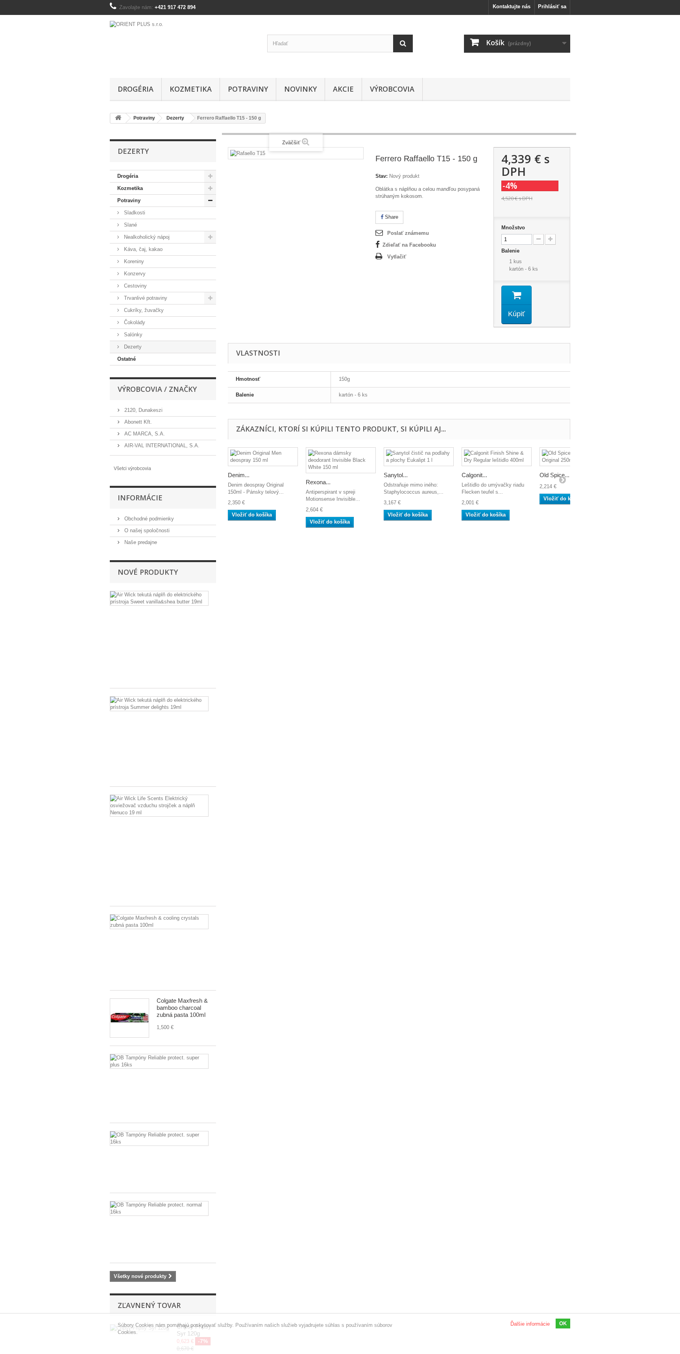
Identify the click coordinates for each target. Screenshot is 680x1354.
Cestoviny (134, 286)
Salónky (132, 335)
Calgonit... (474, 475)
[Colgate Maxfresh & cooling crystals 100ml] (159, 921)
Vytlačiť (396, 257)
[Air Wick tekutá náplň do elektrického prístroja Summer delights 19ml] (159, 703)
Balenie (511, 251)
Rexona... (318, 482)
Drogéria (135, 89)
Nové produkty (148, 572)
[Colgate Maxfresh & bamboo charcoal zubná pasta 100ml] (129, 1018)
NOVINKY (300, 89)
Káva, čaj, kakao (142, 249)
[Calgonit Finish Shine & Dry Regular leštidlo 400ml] (497, 456)
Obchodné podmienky (148, 519)
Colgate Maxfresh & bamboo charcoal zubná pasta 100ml (182, 1007)
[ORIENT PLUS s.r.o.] (182, 44)
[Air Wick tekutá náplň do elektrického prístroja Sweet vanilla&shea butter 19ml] (159, 598)
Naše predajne (140, 542)
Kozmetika (191, 89)
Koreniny (133, 261)
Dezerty (132, 347)
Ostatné (126, 359)
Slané (129, 225)
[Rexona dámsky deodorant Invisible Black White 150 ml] (341, 460)
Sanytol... (396, 475)
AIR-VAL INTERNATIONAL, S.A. (161, 445)
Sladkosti (133, 213)
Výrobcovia (392, 89)
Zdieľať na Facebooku (409, 245)
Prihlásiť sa (552, 6)
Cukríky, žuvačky (143, 310)
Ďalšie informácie (530, 1324)
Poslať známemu (408, 233)
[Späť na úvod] (118, 118)
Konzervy (134, 274)
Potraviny (248, 89)
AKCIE (343, 89)
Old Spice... (554, 475)
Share (390, 217)
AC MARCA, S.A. (144, 434)
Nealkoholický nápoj (146, 237)
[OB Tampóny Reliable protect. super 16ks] (159, 1138)
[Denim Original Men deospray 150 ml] (263, 456)
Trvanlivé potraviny (144, 298)
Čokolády (133, 322)
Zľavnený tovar (149, 1305)
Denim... (238, 475)
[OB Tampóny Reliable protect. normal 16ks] (159, 1208)
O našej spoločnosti (146, 530)
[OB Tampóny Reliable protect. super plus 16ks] (159, 1061)
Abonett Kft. (137, 422)
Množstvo (513, 228)
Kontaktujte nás (511, 6)
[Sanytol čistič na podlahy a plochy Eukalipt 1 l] (419, 456)
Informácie (140, 497)
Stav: (381, 176)
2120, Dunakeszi (143, 410)
